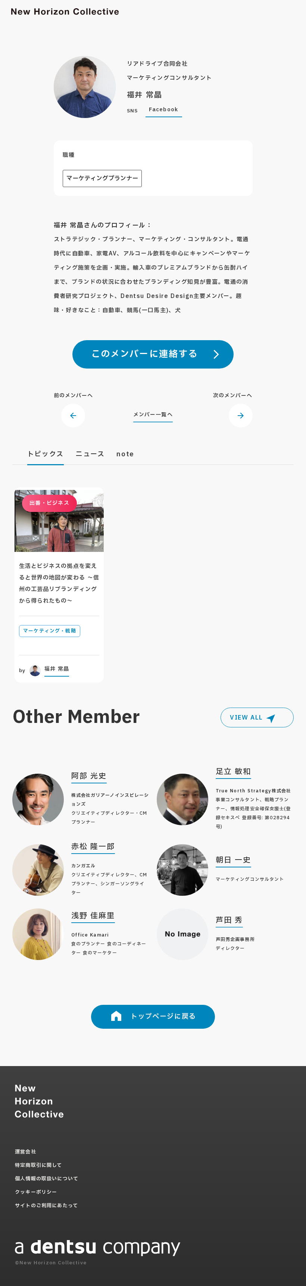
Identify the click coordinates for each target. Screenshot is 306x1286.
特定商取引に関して (38, 1165)
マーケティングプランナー (102, 178)
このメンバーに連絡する (144, 354)
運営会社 (25, 1152)
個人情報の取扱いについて (46, 1179)
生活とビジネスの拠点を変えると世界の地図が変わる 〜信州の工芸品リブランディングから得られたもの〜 (59, 583)
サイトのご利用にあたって (46, 1205)
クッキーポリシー (36, 1192)
